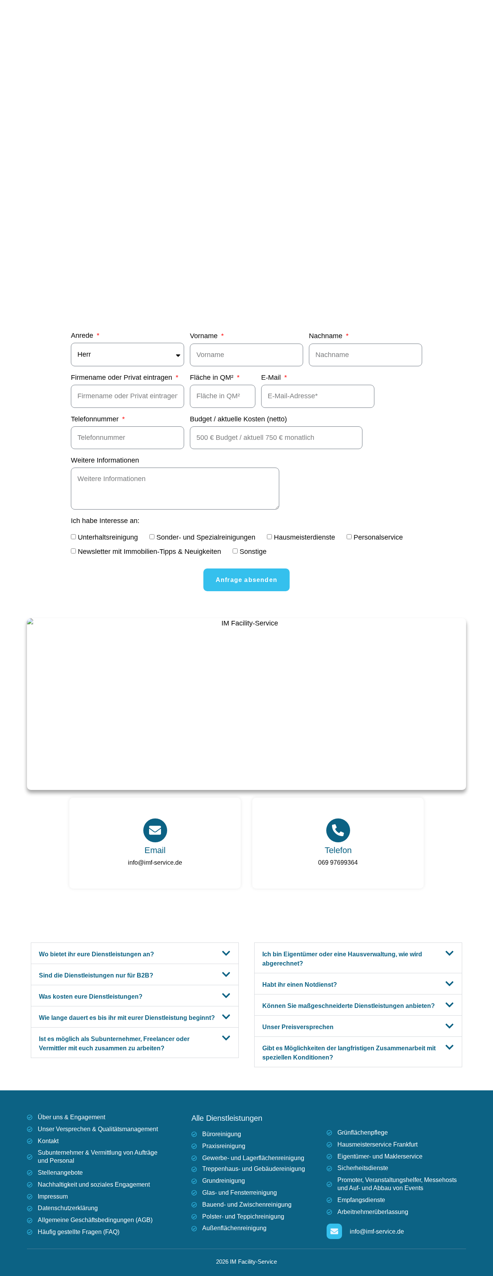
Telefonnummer (96, 419)
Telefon (338, 850)
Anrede (83, 335)
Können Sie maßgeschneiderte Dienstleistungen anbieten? (348, 1006)
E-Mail (272, 377)
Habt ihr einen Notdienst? (299, 984)
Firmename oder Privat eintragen (122, 377)
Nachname (326, 336)
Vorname (205, 336)
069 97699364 (338, 862)
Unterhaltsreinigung (108, 538)
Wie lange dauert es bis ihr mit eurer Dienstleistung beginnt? (127, 1017)
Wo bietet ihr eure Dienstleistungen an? (96, 954)
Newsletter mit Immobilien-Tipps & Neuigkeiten (149, 552)
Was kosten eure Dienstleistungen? (91, 996)
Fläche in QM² (212, 377)
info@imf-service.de (155, 862)
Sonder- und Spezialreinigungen (205, 538)
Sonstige (253, 552)
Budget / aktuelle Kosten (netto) (238, 419)
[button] (134, 953)
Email (155, 850)
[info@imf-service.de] (334, 1231)
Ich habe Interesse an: (105, 521)
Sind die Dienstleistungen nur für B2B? (96, 975)
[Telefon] (338, 830)
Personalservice (378, 538)
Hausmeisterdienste (304, 538)
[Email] (155, 830)
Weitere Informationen (105, 460)
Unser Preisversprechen (298, 1027)
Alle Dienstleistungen (226, 1118)
